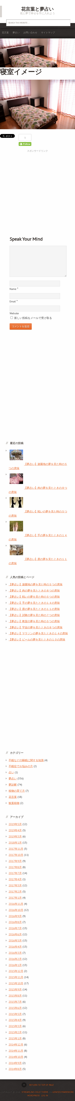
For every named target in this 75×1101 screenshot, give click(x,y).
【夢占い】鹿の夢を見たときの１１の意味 (34, 609)
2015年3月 (15, 1026)
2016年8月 (15, 922)
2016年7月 (15, 928)
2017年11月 (16, 848)
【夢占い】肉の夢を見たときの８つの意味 (34, 590)
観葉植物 (14, 803)
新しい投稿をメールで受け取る (33, 318)
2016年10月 (16, 910)
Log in (44, 1095)
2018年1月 (15, 842)
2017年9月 (15, 861)
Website (14, 313)
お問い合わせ (30, 32)
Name (13, 289)
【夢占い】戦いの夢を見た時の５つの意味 (34, 596)
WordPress (33, 1095)
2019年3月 (15, 836)
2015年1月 (15, 1038)
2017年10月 (16, 855)
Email (13, 301)
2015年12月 (16, 971)
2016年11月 (16, 904)
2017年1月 (15, 897)
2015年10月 (16, 983)
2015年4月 (15, 1020)
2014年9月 (15, 1063)
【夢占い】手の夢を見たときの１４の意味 (34, 603)
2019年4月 (15, 830)
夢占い (16, 32)
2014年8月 (15, 1069)
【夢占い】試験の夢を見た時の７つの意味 (34, 615)
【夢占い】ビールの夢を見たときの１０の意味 (37, 639)
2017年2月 (15, 891)
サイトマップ (48, 32)
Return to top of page (41, 1085)
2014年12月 (16, 1044)
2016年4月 (15, 946)
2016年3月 (15, 953)
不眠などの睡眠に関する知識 (26, 760)
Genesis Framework (63, 1092)
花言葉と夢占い (37, 9)
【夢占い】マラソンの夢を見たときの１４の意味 (38, 633)
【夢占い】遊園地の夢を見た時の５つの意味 (35, 584)
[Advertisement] (37, 190)
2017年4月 (15, 879)
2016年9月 (15, 916)
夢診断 (13, 784)
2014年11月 (16, 1050)
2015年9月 (15, 989)
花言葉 (5, 32)
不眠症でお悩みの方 (21, 766)
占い (11, 772)
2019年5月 (15, 824)
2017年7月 (15, 873)
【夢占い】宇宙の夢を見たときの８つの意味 (35, 627)
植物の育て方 (17, 790)
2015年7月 (15, 1001)
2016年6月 (15, 934)
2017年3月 (15, 885)
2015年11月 (16, 977)
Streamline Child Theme (35, 1092)
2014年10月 (16, 1057)
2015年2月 (15, 1032)
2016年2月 (15, 959)
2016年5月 (15, 940)
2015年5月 (15, 1014)
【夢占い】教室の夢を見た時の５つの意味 (34, 621)
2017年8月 (15, 867)
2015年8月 (15, 995)
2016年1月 (15, 965)
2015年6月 (15, 1008)
